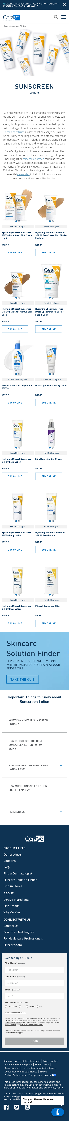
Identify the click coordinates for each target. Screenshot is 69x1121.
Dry (23, 1006)
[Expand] (34, 720)
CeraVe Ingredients (16, 900)
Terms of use (12, 1068)
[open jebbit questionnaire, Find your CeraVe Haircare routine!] (57, 1112)
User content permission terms (39, 1068)
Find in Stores (13, 886)
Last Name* (15, 976)
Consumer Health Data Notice (21, 1071)
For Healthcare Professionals (23, 938)
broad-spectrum (14, 132)
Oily (40, 1006)
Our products (13, 854)
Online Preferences (15, 1075)
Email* (12, 989)
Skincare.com (13, 945)
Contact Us (11, 926)
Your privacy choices (40, 1075)
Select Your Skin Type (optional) (16, 1002)
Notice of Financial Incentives (31, 1024)
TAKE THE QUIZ (22, 679)
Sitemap (8, 1061)
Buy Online (15, 252)
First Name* (15, 963)
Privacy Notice (10, 1024)
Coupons (10, 861)
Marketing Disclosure (13, 1022)
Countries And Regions (19, 932)
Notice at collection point (18, 1064)
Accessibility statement (27, 1061)
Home (6, 26)
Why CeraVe (12, 912)
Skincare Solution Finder (20, 880)
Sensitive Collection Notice (15, 1012)
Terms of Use (17, 1020)
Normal (31, 1006)
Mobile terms (42, 1064)
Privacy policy (50, 1061)
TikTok (43, 1071)
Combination (12, 1006)
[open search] (56, 17)
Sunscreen (14, 26)
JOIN (34, 1041)
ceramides (23, 174)
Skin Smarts (12, 906)
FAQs (7, 867)
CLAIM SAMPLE (31, 6)
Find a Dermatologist (18, 873)
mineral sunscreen (33, 159)
